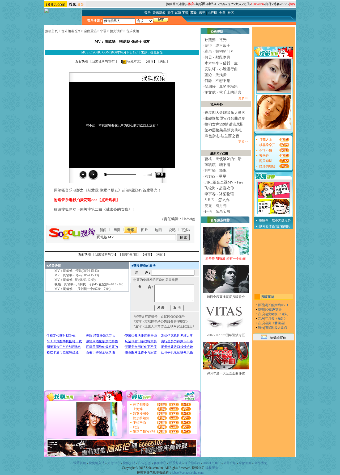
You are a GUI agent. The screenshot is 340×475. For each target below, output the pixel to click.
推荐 (150, 61)
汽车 (222, 4)
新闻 (183, 4)
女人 (238, 4)
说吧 (172, 230)
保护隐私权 (192, 463)
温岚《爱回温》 (276, 323)
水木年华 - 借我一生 (221, 63)
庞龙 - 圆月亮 (216, 206)
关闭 (163, 61)
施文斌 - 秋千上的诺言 (223, 92)
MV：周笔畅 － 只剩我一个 (73, 289)
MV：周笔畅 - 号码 (68, 271)
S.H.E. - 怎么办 (217, 200)
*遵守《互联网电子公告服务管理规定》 (161, 321)
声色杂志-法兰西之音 (222, 136)
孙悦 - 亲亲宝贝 (217, 212)
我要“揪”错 (129, 254)
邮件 (268, 4)
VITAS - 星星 (215, 176)
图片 (144, 230)
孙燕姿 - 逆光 (216, 40)
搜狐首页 (172, 4)
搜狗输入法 (97, 463)
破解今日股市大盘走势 (275, 220)
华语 (103, 31)
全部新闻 (245, 463)
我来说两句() (103, 61)
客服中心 (160, 463)
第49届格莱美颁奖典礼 (223, 130)
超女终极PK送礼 (276, 314)
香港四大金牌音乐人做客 (225, 113)
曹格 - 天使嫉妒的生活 (223, 159)
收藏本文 (133, 61)
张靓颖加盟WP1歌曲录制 (225, 118)
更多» (185, 230)
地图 (158, 230)
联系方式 (175, 463)
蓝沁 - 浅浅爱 (216, 75)
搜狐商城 (267, 297)
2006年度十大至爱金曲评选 (226, 373)
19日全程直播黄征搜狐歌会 (226, 297)
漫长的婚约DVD (276, 305)
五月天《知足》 (276, 318)
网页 (116, 230)
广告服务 (144, 463)
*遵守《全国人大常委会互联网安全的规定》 (165, 326)
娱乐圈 (200, 4)
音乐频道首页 (70, 31)
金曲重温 (90, 31)
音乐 (130, 230)
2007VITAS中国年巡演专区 (226, 335)
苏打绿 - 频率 (216, 171)
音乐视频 (132, 31)
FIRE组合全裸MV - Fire (224, 182)
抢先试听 (116, 31)
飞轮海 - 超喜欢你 (219, 188)
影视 (261, 305)
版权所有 (211, 468)
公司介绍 (229, 463)
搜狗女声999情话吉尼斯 (224, 124)
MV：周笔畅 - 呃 (66, 280)
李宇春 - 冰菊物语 (219, 194)
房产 (230, 4)
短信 (246, 4)
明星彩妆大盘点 (276, 328)
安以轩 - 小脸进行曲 (221, 69)
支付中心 (113, 463)
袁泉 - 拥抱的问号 (219, 51)
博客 (276, 4)
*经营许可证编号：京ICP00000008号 (159, 317)
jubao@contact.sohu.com (187, 472)
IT (216, 4)
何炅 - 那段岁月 (217, 57)
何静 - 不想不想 (217, 81)
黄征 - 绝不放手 (217, 46)
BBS (284, 4)
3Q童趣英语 (273, 309)
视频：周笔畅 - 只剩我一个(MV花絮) (80, 284)
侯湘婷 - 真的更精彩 (221, 87)
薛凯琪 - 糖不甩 (217, 165)
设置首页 (79, 463)
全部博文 (260, 463)
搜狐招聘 (129, 463)
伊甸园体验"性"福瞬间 (274, 226)
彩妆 (261, 328)
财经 (210, 4)
